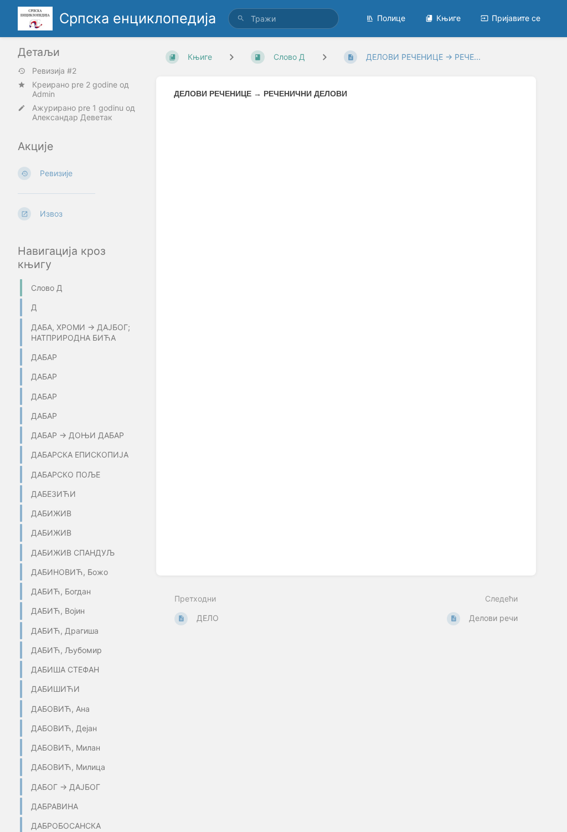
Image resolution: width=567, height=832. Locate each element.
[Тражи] (241, 18)
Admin (43, 94)
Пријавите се (516, 18)
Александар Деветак (72, 117)
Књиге (448, 18)
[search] (283, 18)
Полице (391, 18)
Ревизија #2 (54, 70)
